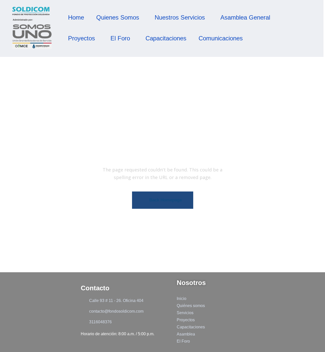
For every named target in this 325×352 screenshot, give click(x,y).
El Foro (120, 38)
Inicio (181, 298)
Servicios (185, 313)
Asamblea (186, 334)
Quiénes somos (191, 305)
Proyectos (81, 38)
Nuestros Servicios (180, 17)
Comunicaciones (221, 38)
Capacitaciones (165, 38)
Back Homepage (165, 200)
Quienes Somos (117, 17)
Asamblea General (245, 17)
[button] (119, 17)
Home (76, 17)
